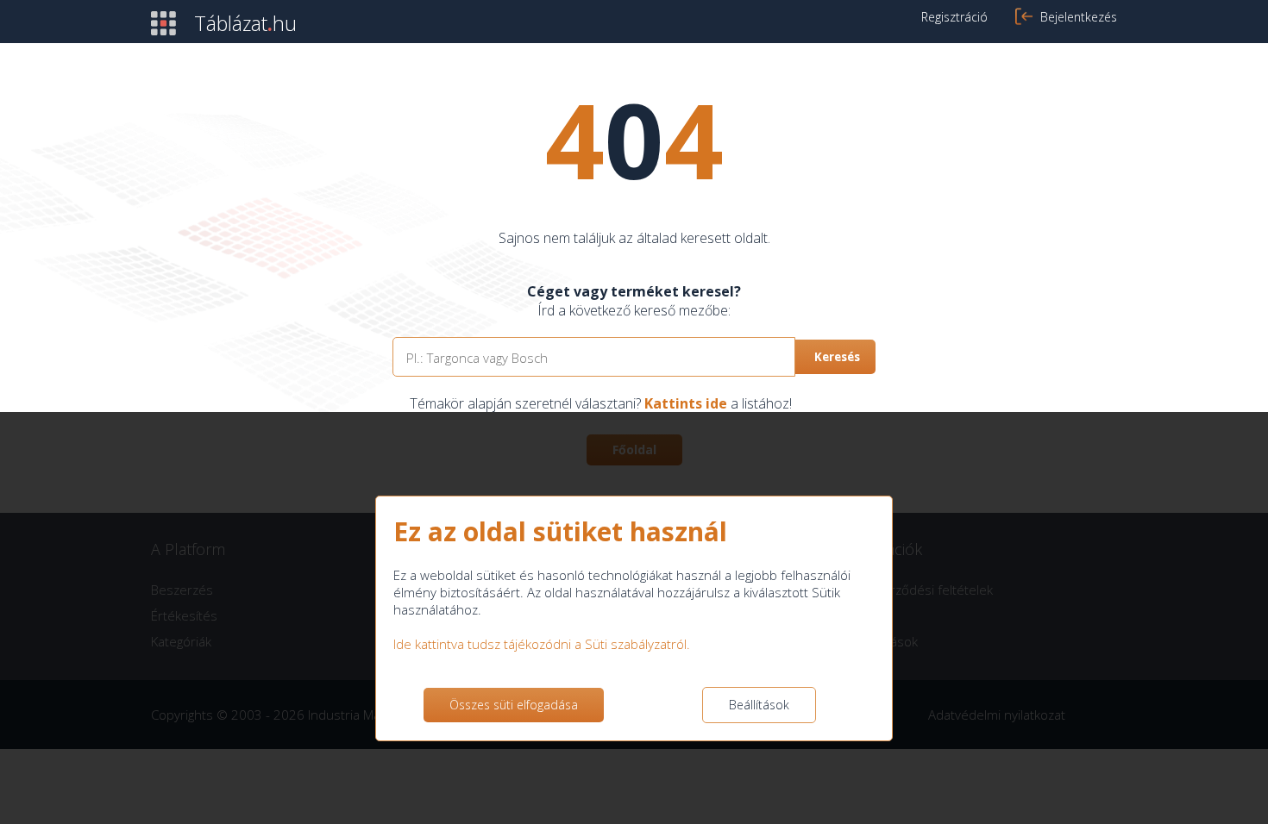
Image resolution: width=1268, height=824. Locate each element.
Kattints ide (685, 403)
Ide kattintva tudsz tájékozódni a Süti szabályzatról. (541, 643)
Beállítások (759, 704)
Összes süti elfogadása (513, 704)
